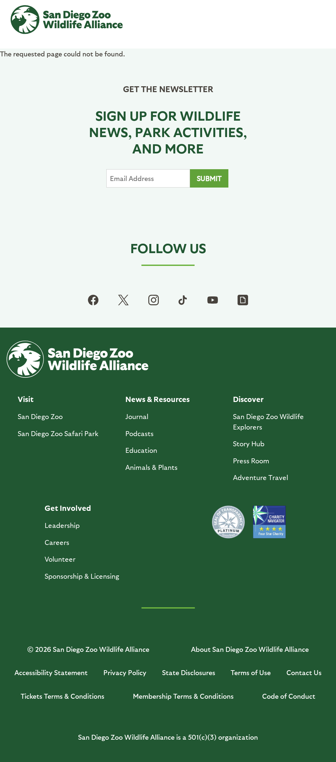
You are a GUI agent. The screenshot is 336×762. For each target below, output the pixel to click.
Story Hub (248, 443)
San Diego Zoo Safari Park (58, 433)
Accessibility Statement (51, 672)
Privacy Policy (124, 672)
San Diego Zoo (40, 416)
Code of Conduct (288, 696)
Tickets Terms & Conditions (62, 696)
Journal (136, 416)
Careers (57, 542)
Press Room (251, 460)
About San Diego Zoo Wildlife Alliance (250, 649)
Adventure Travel (260, 477)
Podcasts (139, 433)
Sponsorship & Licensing (82, 576)
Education (141, 450)
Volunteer (60, 559)
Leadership (62, 525)
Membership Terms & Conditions (183, 696)
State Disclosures (188, 672)
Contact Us (304, 672)
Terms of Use (251, 672)
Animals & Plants (151, 467)
